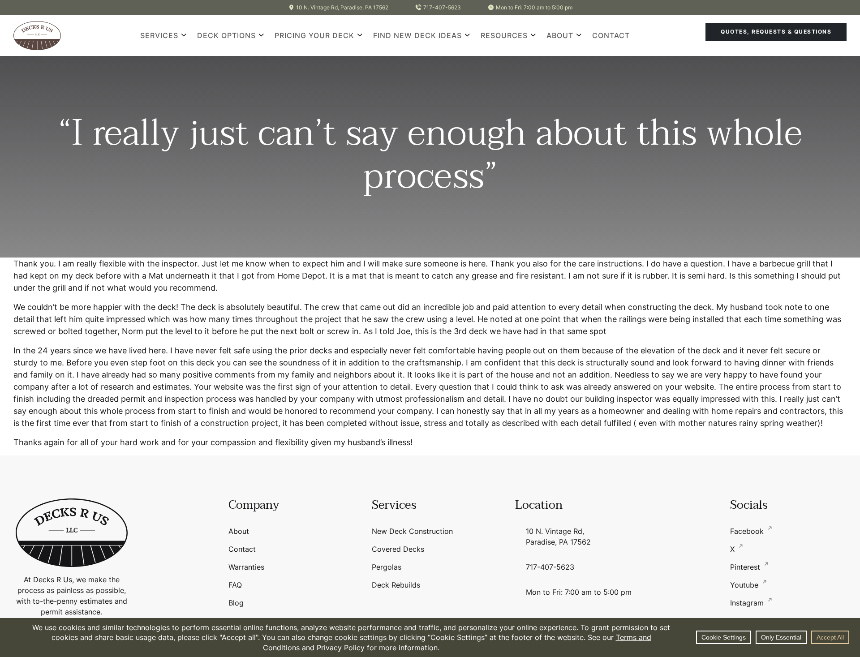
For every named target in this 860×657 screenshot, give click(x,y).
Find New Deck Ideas (417, 35)
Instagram (748, 602)
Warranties (246, 567)
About (559, 35)
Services (159, 35)
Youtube (745, 584)
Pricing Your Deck (314, 35)
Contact (611, 35)
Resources (504, 35)
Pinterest (746, 567)
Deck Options (226, 35)
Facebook (748, 531)
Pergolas (386, 567)
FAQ (235, 584)
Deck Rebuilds (396, 584)
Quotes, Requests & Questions (776, 31)
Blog (236, 602)
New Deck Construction (412, 531)
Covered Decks (398, 549)
